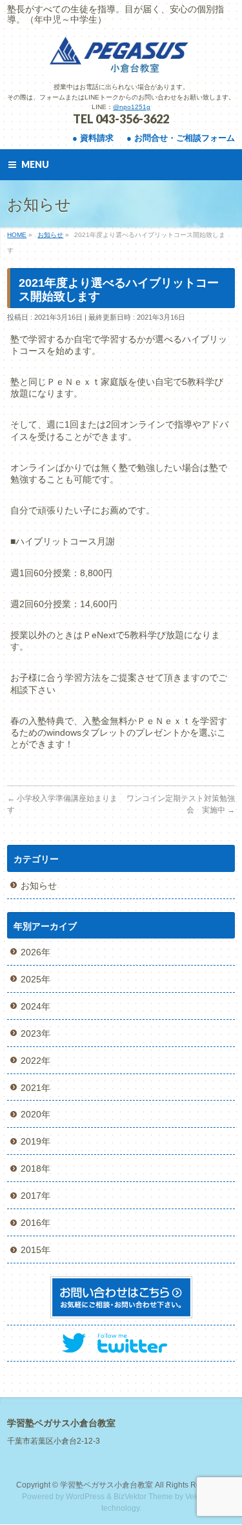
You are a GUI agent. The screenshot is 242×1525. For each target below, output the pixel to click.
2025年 (35, 979)
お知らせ (39, 885)
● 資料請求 (93, 138)
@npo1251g (131, 106)
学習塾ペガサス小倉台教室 (106, 1484)
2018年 (35, 1168)
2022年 (35, 1060)
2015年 (35, 1250)
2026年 (35, 952)
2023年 (35, 1033)
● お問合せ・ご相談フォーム (180, 138)
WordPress (85, 1496)
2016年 (35, 1223)
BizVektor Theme (143, 1496)
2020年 (35, 1114)
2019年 (35, 1141)
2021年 (35, 1088)
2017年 (35, 1195)
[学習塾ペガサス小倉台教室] (121, 61)
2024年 (35, 1006)
